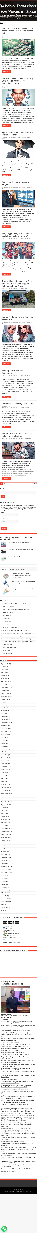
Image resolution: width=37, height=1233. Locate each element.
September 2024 (5, 731)
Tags (17, 569)
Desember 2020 (5, 863)
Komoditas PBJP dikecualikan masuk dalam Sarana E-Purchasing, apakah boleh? (18, 30)
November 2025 (5, 690)
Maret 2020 (4, 890)
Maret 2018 (4, 904)
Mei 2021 (3, 849)
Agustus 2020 (4, 875)
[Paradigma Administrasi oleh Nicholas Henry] (6, 591)
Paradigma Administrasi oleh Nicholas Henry (24, 589)
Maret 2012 (4, 910)
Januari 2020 (4, 896)
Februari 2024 (5, 752)
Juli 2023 (3, 772)
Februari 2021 (5, 857)
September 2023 (5, 766)
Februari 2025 (5, 716)
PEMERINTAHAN (16, 288)
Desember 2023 (5, 758)
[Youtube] (20, 1189)
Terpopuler (5, 569)
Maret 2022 (4, 819)
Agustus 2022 (4, 805)
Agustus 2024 (4, 734)
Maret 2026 (4, 678)
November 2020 (5, 866)
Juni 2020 (3, 881)
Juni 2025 (3, 705)
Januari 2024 (4, 755)
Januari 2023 (4, 790)
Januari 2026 (4, 684)
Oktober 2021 (5, 834)
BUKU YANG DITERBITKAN (10, 627)
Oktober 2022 (5, 799)
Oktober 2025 (5, 693)
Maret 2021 (4, 854)
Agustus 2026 (4, 664)
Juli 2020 (3, 878)
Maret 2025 (4, 714)
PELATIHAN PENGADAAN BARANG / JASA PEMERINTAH (17, 642)
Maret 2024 (4, 749)
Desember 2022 (5, 793)
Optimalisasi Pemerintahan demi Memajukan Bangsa (18, 8)
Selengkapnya (6, 71)
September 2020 (5, 872)
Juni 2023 (3, 775)
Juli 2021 (3, 843)
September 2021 (5, 837)
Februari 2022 (5, 822)
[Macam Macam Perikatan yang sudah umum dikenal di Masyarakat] (6, 583)
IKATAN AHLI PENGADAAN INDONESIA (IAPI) (15, 630)
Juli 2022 (3, 807)
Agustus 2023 (4, 769)
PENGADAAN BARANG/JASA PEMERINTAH (22, 36)
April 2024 (4, 746)
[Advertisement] (18, 1213)
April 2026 (4, 675)
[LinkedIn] (18, 1189)
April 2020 (4, 887)
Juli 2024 (3, 737)
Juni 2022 (3, 810)
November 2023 (5, 760)
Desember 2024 (5, 722)
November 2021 (5, 831)
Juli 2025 (3, 702)
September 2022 (5, 802)
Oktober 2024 (5, 728)
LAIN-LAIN (6, 645)
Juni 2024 (3, 740)
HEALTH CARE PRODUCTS (10, 647)
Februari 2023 (5, 787)
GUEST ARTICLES (7, 612)
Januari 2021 (4, 860)
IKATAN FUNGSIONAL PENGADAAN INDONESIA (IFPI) (17, 633)
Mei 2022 (3, 813)
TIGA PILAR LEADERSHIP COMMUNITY (13, 603)
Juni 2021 (3, 846)
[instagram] (22, 1189)
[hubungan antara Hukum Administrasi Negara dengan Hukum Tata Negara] (6, 576)
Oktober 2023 (5, 763)
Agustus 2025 (4, 699)
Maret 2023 (4, 784)
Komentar (23, 569)
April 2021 (4, 852)
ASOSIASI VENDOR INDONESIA (11, 636)
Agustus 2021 (4, 840)
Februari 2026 (5, 681)
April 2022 (4, 816)
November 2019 (5, 899)
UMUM (5, 618)
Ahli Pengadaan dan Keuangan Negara (18, 557)
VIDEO (22, 288)
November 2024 (5, 725)
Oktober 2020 (5, 869)
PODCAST (5, 621)
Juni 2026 (3, 669)
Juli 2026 (3, 667)
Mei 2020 (3, 884)
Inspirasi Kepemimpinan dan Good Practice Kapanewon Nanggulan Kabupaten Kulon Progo (17, 283)
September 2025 (5, 696)
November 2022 (5, 796)
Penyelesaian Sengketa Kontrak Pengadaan (19, 542)
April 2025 (4, 711)
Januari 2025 (4, 719)
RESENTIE (5, 650)
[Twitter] (16, 1189)
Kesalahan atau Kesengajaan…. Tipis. (18, 404)
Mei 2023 (3, 778)
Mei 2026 (3, 672)
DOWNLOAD (6, 653)
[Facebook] (14, 1189)
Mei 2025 (3, 708)
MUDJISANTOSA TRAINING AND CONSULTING (15, 639)
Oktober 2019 (5, 901)
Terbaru (12, 569)
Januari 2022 (4, 825)
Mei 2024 (3, 743)
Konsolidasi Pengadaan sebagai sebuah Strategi (21, 549)
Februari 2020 (5, 893)
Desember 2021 (5, 828)
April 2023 (4, 781)
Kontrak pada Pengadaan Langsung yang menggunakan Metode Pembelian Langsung (17, 80)
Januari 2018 (4, 907)
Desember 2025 (5, 687)
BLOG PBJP (6, 615)
